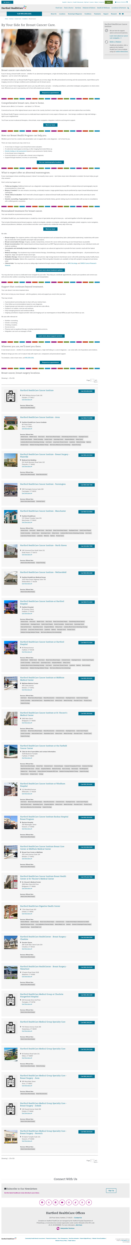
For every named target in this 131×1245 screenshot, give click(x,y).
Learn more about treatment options (50, 270)
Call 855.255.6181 (24, 14)
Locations (62, 14)
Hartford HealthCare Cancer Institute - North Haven (43, 545)
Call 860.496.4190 (86, 995)
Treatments (97, 14)
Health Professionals (78, 2)
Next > (96, 382)
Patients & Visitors (89, 8)
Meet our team (50, 125)
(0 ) (126, 2)
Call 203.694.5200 (86, 391)
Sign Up (111, 1190)
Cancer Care (18, 18)
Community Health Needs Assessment (35, 1238)
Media (96, 2)
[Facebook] (119, 14)
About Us (70, 2)
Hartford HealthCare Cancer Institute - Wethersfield (43, 572)
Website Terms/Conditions (99, 1238)
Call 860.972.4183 (86, 602)
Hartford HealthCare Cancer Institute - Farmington (43, 484)
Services (78, 8)
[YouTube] (122, 14)
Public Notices (72, 1240)
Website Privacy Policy (61, 1240)
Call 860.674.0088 (86, 418)
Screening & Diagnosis (75, 14)
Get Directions (26, 399)
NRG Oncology (72, 263)
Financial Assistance (51, 1238)
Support (105, 14)
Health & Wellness (103, 8)
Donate (109, 2)
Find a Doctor (68, 8)
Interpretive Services (67, 1228)
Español (64, 2)
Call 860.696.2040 (86, 573)
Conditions (88, 14)
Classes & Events (120, 2)
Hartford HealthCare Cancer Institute (36, 390)
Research (114, 14)
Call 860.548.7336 (86, 485)
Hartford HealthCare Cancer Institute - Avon (40, 417)
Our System (7, 2)
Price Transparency (63, 1238)
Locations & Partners (119, 8)
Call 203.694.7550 (86, 546)
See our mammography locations (50, 162)
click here (79, 1225)
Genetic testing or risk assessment (16, 151)
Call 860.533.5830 (86, 512)
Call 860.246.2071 (86, 1022)
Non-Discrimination (74, 1238)
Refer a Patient (115, 42)
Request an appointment (50, 92)
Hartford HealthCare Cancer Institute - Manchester (43, 511)
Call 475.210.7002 (86, 877)
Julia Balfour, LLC (125, 1240)
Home (6, 18)
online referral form (122, 51)
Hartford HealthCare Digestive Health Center (40, 906)
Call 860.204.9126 (86, 967)
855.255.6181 (29, 358)
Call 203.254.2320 (86, 1049)
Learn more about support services (50, 336)
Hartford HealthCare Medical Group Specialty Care (42, 1022)
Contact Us (101, 2)
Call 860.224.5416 (86, 455)
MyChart (86, 2)
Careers (92, 2)
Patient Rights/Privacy (85, 1238)
